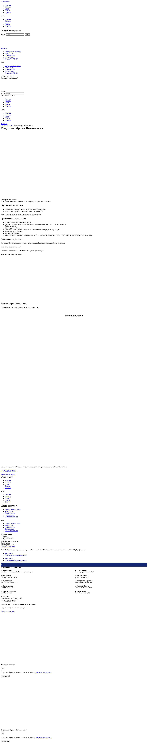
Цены (7, 9)
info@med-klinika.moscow (9, 541)
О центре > (7, 477)
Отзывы (7, 10)
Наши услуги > (9, 505)
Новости (8, 5)
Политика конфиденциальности (16, 555)
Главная (3, 125)
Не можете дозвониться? (9, 78)
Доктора (8, 7)
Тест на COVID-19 (11, 59)
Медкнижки (9, 53)
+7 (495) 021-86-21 (7, 76)
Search (3, 34)
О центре (8, 12)
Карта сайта (9, 553)
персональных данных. (44, 672)
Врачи (10, 125)
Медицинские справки (13, 52)
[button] (5, 2)
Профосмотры (10, 55)
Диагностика (9, 57)
